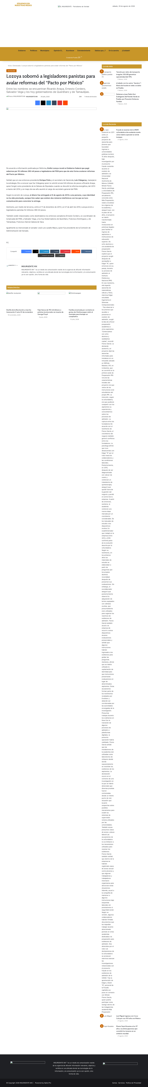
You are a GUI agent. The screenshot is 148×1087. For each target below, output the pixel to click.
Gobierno (22, 50)
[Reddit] (65, 103)
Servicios (121, 1083)
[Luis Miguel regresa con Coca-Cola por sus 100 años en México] (108, 1019)
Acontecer (70, 50)
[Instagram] (34, 278)
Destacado (17, 66)
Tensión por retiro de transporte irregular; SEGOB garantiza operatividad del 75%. (128, 74)
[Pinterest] (59, 103)
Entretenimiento (83, 50)
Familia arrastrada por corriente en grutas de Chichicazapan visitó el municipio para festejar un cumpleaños (81, 313)
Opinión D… (58, 50)
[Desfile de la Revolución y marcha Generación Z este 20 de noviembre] (20, 300)
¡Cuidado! (126, 50)
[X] (43, 103)
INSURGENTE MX (32, 96)
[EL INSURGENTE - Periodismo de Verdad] (73, 6)
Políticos (33, 50)
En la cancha (114, 50)
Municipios (44, 50)
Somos (114, 1083)
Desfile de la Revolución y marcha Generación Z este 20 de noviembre (19, 311)
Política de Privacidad (133, 1083)
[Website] (23, 278)
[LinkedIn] (48, 103)
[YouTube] (31, 278)
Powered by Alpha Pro (43, 1083)
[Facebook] (37, 103)
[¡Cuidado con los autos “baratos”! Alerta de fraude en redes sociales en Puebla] (108, 86)
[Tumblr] (54, 103)
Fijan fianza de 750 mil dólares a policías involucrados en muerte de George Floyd (50, 312)
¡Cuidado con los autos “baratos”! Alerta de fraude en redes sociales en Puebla (128, 85)
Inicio (10, 66)
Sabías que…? (100, 50)
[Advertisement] (74, 30)
